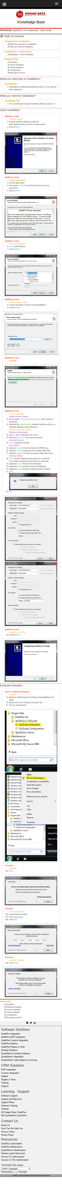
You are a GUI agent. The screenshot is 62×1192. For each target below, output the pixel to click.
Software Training (9, 1105)
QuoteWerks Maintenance (13, 1150)
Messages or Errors (17, 73)
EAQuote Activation (13, 1007)
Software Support (9, 1095)
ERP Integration (8, 1069)
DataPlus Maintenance (11, 1146)
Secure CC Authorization (12, 1156)
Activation (13, 62)
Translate (22, 1172)
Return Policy (7, 1135)
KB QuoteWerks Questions (14, 1115)
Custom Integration (10, 1073)
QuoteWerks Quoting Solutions (15, 1053)
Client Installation (16, 68)
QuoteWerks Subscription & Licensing (19, 1060)
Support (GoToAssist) (11, 1099)
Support (5, 1086)
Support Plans (7, 1102)
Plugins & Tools (8, 1079)
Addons (4, 1076)
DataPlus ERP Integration (13, 1037)
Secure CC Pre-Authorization (15, 1160)
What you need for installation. (21, 47)
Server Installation (16, 65)
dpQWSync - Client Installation (21, 55)
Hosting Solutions (9, 1050)
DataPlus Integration (10, 1033)
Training (5, 1082)
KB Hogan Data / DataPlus (13, 1112)
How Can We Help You (12, 1128)
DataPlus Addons (9, 1043)
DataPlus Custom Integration (14, 1040)
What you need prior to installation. (23, 44)
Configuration (14, 70)
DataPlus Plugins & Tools (13, 1047)
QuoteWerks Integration (12, 1056)
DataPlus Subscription (11, 1143)
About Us (5, 1125)
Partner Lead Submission (13, 1153)
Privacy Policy (8, 1131)
